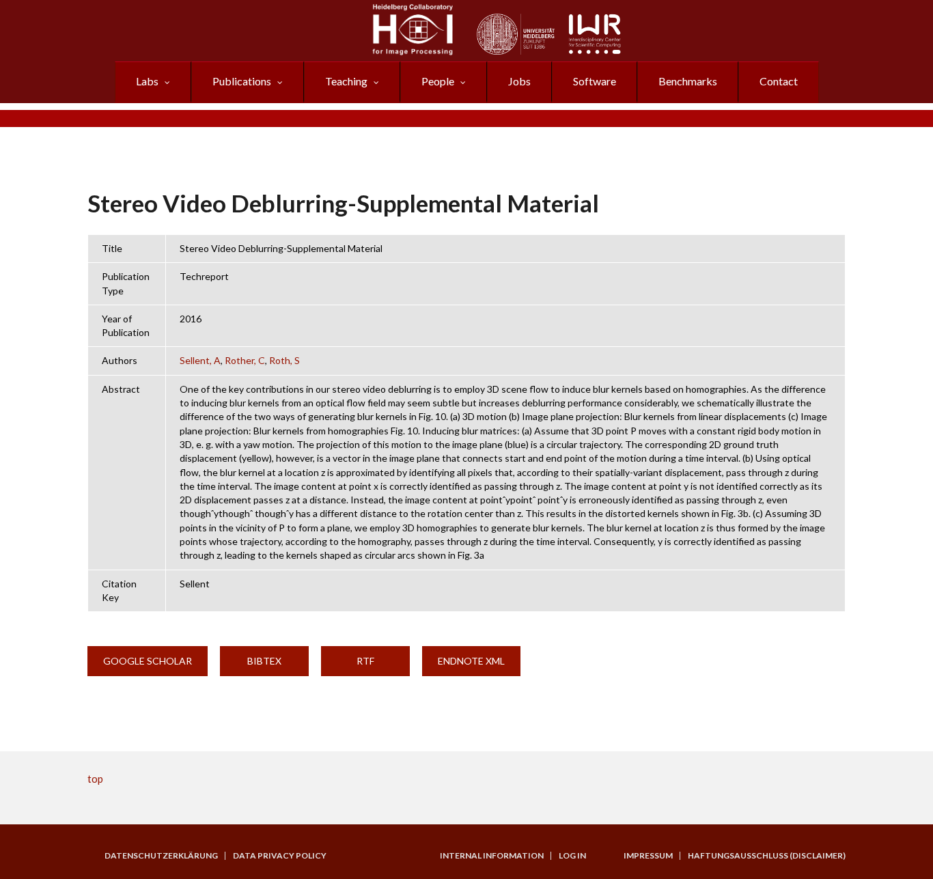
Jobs (519, 80)
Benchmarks (687, 80)
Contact (779, 80)
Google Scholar (147, 661)
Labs (147, 80)
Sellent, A (200, 360)
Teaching (346, 80)
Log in (572, 856)
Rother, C (245, 360)
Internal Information (492, 856)
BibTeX (264, 661)
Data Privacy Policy (279, 856)
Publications (241, 80)
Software (594, 80)
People (437, 80)
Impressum (648, 856)
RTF (365, 661)
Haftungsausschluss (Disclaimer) (767, 856)
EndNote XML (471, 661)
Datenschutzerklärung (161, 856)
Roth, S (284, 360)
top (95, 778)
